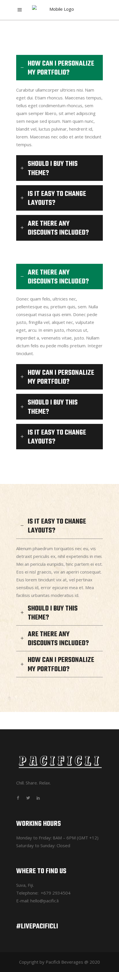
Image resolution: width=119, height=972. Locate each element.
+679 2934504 (55, 893)
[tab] (59, 67)
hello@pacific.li (44, 901)
